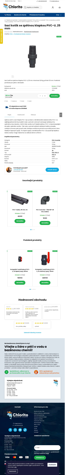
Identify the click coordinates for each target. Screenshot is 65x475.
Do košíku (54, 96)
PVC (53, 152)
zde (15, 467)
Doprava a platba (38, 419)
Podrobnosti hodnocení (31, 32)
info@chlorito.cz (55, 1)
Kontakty (36, 432)
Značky (36, 426)
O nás (35, 428)
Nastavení (12, 471)
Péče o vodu (37, 424)
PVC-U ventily (56, 140)
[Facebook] (10, 430)
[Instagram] (15, 430)
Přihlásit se (40, 458)
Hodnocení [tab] (21, 115)
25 (52, 150)
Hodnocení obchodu (39, 420)
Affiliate (36, 430)
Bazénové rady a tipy (10, 1)
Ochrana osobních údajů (40, 417)
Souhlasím (52, 465)
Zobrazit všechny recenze (32, 333)
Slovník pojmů (37, 422)
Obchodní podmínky (39, 415)
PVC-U (57, 152)
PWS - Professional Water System (20, 34)
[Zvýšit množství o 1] (45, 96)
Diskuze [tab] (33, 115)
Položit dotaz (52, 170)
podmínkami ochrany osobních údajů (46, 452)
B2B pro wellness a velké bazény (41, 413)
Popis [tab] (9, 115)
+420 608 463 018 (42, 1)
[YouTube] (20, 430)
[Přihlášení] (53, 7)
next (59, 209)
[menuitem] (8, 15)
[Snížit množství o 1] (40, 96)
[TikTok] (25, 430)
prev (6, 209)
